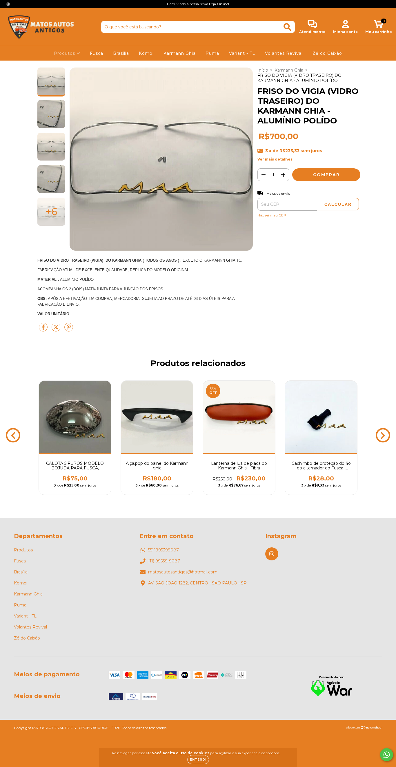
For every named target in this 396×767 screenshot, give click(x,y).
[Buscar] (287, 27)
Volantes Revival (284, 53)
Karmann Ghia (180, 53)
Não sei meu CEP (271, 215)
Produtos (65, 53)
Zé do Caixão (327, 53)
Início (262, 70)
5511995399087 (163, 550)
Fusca (96, 53)
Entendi (198, 759)
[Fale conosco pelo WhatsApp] (386, 754)
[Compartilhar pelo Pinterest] (68, 329)
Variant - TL (242, 53)
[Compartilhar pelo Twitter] (56, 329)
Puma (212, 53)
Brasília (121, 53)
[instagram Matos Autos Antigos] (8, 4)
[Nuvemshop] (364, 728)
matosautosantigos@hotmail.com (182, 572)
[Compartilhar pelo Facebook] (44, 329)
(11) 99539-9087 (164, 561)
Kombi (146, 53)
